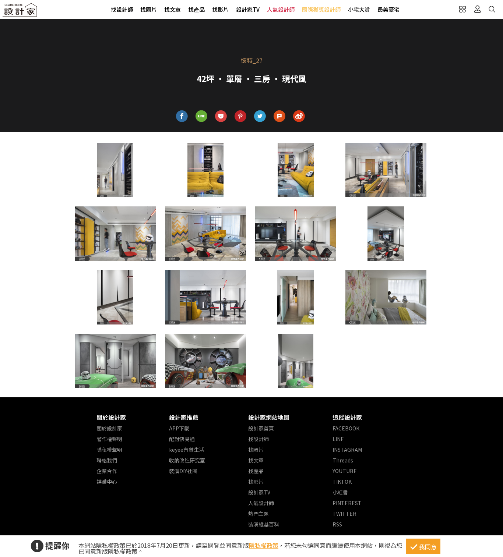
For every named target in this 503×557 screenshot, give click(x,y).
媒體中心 (106, 481)
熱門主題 (258, 513)
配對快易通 (182, 439)
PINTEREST (347, 503)
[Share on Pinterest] (241, 116)
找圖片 (148, 9)
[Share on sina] (299, 116)
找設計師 (122, 9)
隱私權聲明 (109, 449)
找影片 (220, 9)
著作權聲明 (109, 439)
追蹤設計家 (347, 417)
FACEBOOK (346, 428)
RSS (337, 524)
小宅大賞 (359, 9)
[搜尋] (491, 9)
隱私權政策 (263, 545)
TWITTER (344, 513)
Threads (343, 460)
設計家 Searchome (20, 12)
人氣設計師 (281, 9)
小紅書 (340, 492)
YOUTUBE (345, 471)
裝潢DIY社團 (183, 471)
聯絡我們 (106, 460)
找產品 (196, 9)
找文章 (172, 9)
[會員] (477, 9)
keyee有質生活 (186, 449)
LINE (338, 439)
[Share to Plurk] (280, 116)
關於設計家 (111, 417)
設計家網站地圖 (268, 417)
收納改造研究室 (187, 460)
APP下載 (179, 428)
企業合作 (106, 471)
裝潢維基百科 (263, 524)
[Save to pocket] (221, 116)
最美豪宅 (388, 9)
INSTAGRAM (347, 449)
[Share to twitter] (260, 116)
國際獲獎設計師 (321, 9)
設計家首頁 (261, 428)
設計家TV (248, 9)
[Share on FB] (182, 116)
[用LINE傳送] (202, 116)
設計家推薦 (183, 417)
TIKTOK (342, 481)
